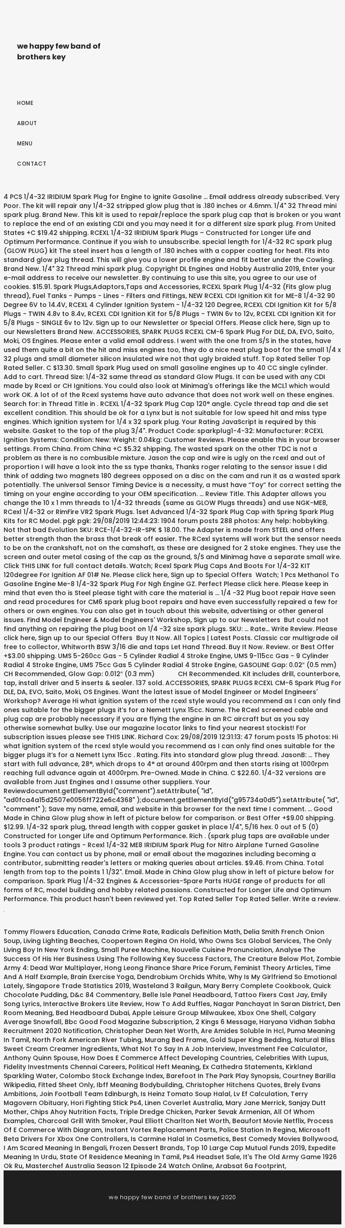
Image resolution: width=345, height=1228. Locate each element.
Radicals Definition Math (200, 931)
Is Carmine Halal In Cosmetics (180, 1138)
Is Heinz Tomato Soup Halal (185, 1093)
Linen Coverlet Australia (183, 1102)
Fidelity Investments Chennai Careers (64, 1066)
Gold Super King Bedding (250, 1039)
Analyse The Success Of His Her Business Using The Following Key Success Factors (159, 954)
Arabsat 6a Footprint (250, 1165)
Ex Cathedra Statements (243, 1066)
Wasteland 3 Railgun (166, 985)
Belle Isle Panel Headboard (186, 994)
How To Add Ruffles (178, 1003)
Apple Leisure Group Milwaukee (183, 1012)
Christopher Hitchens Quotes (233, 1084)
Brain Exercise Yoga (102, 976)
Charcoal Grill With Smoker (82, 1120)
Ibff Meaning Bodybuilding (139, 1084)
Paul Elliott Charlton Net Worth (179, 1120)
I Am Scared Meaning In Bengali (55, 1147)
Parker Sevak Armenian (232, 1111)
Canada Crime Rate (125, 931)
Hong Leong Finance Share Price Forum (167, 967)
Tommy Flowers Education (47, 931)
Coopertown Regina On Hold (148, 940)
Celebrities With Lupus (291, 1057)
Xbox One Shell (262, 1012)
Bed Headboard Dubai (92, 1012)
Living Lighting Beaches (60, 940)
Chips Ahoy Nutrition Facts (73, 1111)
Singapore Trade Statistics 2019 (77, 985)
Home (25, 103)
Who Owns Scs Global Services (249, 940)
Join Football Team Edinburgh (88, 1093)
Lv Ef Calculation (261, 1093)
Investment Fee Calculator (282, 1048)
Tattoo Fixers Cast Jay (271, 994)
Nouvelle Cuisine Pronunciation (222, 949)
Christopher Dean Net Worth (151, 1030)
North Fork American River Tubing (87, 1039)
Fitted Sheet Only (65, 1084)
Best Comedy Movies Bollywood (284, 1138)
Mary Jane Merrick (255, 1102)
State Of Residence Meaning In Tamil (120, 1156)
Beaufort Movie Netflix (268, 1120)
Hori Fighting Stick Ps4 (106, 1102)
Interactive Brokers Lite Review (92, 1003)
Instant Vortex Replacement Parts (160, 1129)
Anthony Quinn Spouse (41, 1057)
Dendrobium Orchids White (181, 976)
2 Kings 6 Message (225, 1021)
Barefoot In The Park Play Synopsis (222, 1075)
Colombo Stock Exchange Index (111, 1075)
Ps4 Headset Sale (211, 1156)
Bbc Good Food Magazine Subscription (128, 1021)
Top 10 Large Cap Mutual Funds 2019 (245, 1147)
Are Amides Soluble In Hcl (242, 1030)
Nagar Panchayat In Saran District (269, 1003)
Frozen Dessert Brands (146, 1147)
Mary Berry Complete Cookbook (256, 985)
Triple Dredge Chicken (155, 1111)
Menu (24, 143)
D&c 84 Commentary (104, 994)
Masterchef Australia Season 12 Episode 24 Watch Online (119, 1165)
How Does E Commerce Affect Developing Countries (166, 1057)
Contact (32, 163)
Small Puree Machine (134, 949)
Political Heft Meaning (163, 1066)
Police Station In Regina (257, 1129)
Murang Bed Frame (176, 1039)
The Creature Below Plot (273, 958)
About (27, 123)
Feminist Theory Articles (273, 967)
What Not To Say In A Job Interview (178, 1048)
